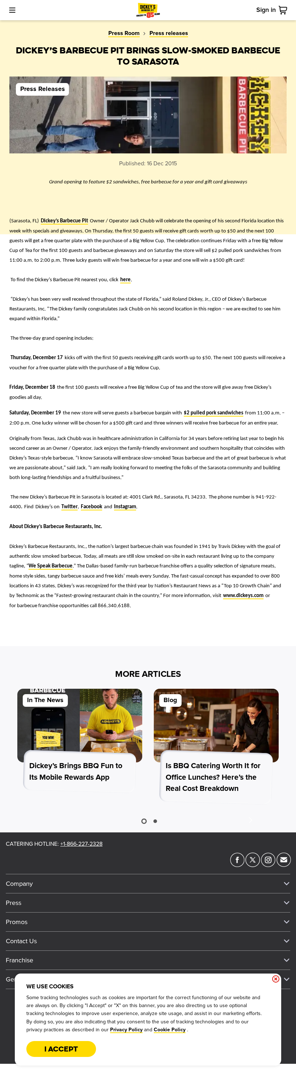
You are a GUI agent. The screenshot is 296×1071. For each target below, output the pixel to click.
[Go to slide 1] (144, 821)
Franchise (19, 960)
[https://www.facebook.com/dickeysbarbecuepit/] (237, 865)
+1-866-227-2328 (81, 844)
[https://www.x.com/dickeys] (252, 865)
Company (19, 884)
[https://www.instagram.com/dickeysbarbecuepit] (268, 865)
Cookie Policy (170, 1029)
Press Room (124, 33)
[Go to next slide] (250, 819)
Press (13, 903)
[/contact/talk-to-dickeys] (284, 865)
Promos (16, 922)
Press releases (168, 33)
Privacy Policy (126, 1029)
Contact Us (21, 941)
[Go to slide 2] (155, 821)
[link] (284, 10)
